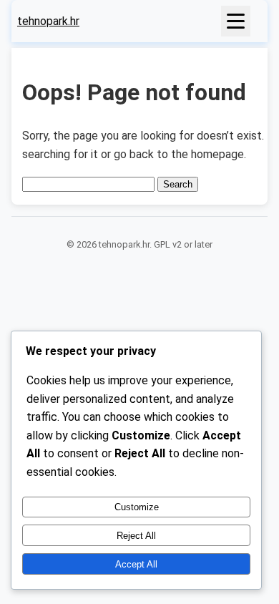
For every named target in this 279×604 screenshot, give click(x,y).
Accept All (136, 564)
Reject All (136, 535)
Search (177, 184)
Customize (136, 507)
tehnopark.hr (48, 21)
